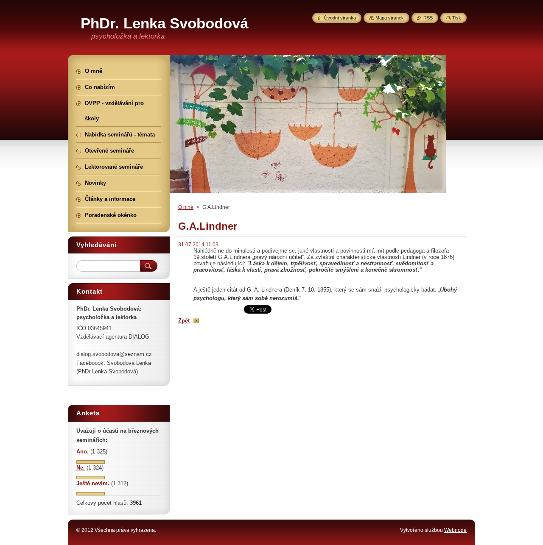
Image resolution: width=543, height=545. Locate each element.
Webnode (455, 530)
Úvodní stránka (340, 17)
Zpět (184, 320)
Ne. (80, 467)
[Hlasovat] (90, 462)
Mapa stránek (389, 17)
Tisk (456, 17)
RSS (428, 17)
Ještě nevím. (92, 483)
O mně (185, 207)
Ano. (82, 451)
